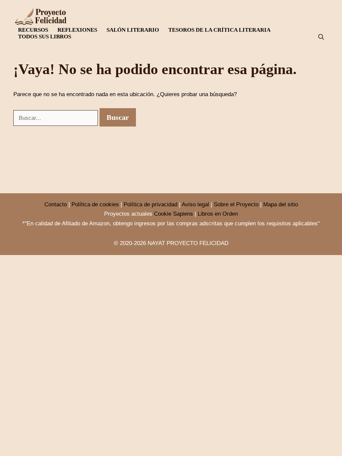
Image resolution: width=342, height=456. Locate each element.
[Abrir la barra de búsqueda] (321, 37)
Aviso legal (195, 204)
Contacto (55, 204)
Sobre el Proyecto (236, 204)
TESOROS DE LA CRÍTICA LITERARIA (219, 30)
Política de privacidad (150, 204)
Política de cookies (95, 204)
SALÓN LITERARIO (133, 30)
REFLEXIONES (77, 30)
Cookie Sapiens (173, 214)
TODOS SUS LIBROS (44, 36)
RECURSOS (33, 30)
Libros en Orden (218, 214)
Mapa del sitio (280, 204)
